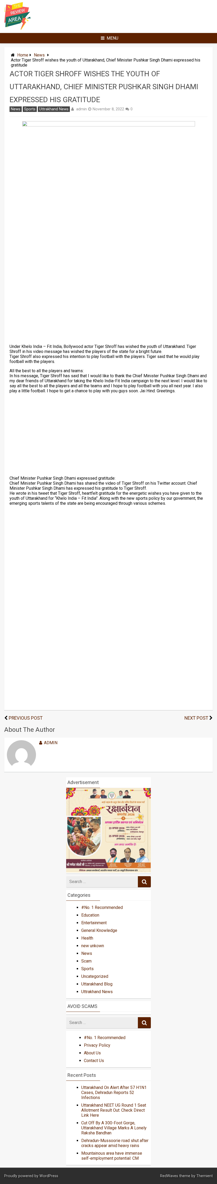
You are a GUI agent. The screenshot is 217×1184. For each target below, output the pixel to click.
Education (90, 915)
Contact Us (94, 1060)
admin (81, 109)
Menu (112, 38)
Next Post (196, 718)
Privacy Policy (97, 1045)
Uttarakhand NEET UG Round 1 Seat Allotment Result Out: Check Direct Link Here (113, 1110)
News (39, 55)
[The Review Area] (17, 28)
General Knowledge (99, 930)
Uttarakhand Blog (96, 984)
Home (22, 55)
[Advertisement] (108, 282)
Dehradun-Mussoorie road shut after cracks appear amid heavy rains (114, 1143)
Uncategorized (94, 976)
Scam (86, 961)
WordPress (48, 1176)
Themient (204, 1176)
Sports (29, 109)
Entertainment (94, 922)
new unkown (92, 945)
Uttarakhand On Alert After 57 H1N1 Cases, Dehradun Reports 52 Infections (114, 1092)
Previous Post (26, 718)
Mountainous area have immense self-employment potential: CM (111, 1156)
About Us (92, 1052)
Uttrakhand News (54, 109)
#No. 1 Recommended (102, 907)
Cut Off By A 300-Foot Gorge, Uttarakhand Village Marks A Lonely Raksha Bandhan (114, 1127)
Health (87, 938)
